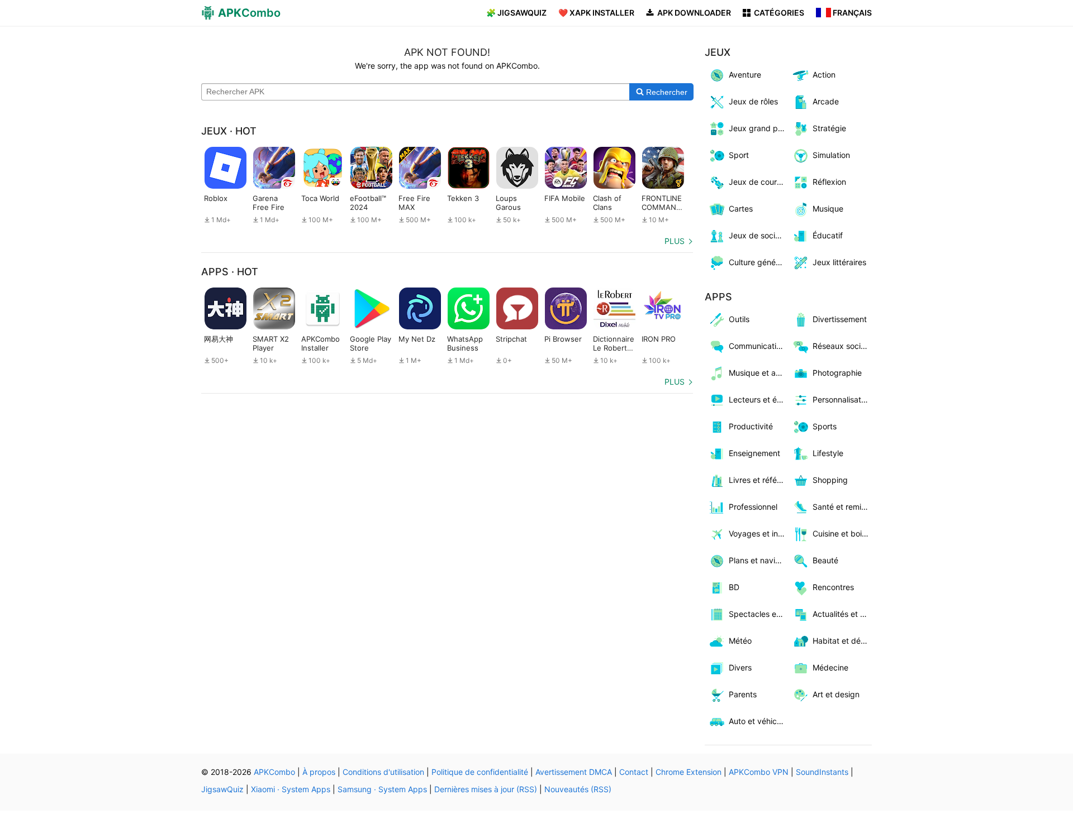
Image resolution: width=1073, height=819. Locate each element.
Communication (757, 346)
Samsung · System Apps (382, 789)
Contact (633, 772)
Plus (674, 241)
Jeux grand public (759, 128)
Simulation (831, 155)
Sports (825, 426)
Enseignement (754, 453)
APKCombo (274, 772)
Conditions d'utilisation (383, 772)
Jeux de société (758, 235)
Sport (739, 155)
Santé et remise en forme (842, 506)
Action (824, 74)
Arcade (826, 101)
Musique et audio (759, 372)
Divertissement (840, 319)
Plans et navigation (759, 560)
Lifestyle (828, 453)
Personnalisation (842, 399)
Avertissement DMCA (573, 772)
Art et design (836, 694)
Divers (740, 667)
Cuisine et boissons (842, 533)
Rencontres (833, 587)
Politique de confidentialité (479, 772)
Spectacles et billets (759, 614)
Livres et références (759, 480)
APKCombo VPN (759, 772)
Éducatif (828, 235)
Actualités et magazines (842, 614)
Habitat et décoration (842, 640)
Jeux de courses (759, 181)
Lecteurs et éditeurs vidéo (759, 399)
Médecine (830, 667)
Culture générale (759, 262)
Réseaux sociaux (842, 346)
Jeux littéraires (839, 262)
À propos (318, 772)
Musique (828, 208)
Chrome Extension (688, 772)
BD (734, 587)
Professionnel (753, 506)
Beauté (825, 560)
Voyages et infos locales (759, 533)
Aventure (745, 74)
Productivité (751, 426)
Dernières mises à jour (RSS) (485, 789)
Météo (740, 640)
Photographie (837, 372)
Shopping (830, 480)
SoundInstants (822, 772)
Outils (739, 319)
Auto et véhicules (759, 721)
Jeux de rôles (753, 101)
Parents (743, 694)
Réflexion (829, 181)
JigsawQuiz (222, 789)
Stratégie (829, 128)
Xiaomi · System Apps (290, 789)
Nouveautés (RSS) (577, 789)
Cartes (741, 208)
